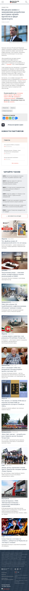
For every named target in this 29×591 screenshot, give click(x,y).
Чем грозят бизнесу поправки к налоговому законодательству (13, 276)
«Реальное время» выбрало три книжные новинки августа (14, 405)
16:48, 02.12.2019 (5, 22)
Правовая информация (7, 576)
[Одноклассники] (7, 118)
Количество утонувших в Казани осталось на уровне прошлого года (13, 176)
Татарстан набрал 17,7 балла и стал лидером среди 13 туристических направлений (14, 195)
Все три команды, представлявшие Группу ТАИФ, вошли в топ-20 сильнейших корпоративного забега (14, 472)
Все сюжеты (15, 163)
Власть (13, 108)
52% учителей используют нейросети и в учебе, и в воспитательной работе (14, 205)
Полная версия (6, 585)
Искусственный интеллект (11, 158)
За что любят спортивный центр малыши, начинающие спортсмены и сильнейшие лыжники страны (14, 438)
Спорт (3, 465)
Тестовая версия (6, 586)
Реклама (4, 574)
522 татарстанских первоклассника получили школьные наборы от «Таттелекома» (14, 189)
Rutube (6, 102)
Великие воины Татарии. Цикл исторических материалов (12, 152)
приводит (9, 64)
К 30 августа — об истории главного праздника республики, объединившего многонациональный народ (14, 339)
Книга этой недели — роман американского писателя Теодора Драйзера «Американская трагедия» (14, 244)
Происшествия (6, 365)
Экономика (4, 270)
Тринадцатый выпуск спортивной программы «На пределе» (14, 542)
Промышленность (6, 302)
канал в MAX (8, 96)
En (18, 572)
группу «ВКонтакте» (14, 95)
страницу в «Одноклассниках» (12, 97)
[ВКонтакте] (4, 118)
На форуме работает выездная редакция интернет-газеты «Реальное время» (14, 307)
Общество (5, 7)
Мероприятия (5, 498)
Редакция (4, 572)
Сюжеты (7, 140)
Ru (15, 572)
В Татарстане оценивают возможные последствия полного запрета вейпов (14, 200)
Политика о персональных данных (7, 579)
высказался (23, 79)
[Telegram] (13, 118)
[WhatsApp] (10, 118)
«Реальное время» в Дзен (15, 125)
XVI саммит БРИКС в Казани (11, 145)
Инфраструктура (7, 111)
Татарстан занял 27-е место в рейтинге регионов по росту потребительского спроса (12, 182)
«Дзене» (12, 102)
